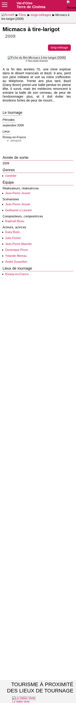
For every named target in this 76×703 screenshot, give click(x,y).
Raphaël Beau (14, 221)
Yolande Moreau (16, 255)
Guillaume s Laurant (18, 210)
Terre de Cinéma (31, 5)
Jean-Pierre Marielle (18, 244)
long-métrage (59, 47)
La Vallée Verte (21, 701)
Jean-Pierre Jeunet (17, 193)
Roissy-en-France (17, 274)
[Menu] (4, 6)
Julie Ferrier (13, 238)
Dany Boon (12, 232)
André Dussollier (16, 261)
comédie (10, 175)
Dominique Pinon (16, 249)
